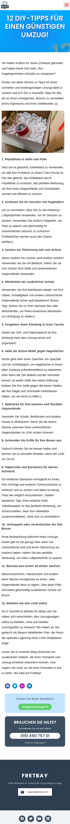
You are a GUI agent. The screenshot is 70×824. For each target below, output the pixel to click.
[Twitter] (14, 686)
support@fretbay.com (37, 792)
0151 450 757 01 (35, 735)
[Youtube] (39, 818)
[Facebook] (7, 686)
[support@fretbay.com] (22, 792)
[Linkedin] (29, 686)
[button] (66, 4)
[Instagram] (22, 686)
